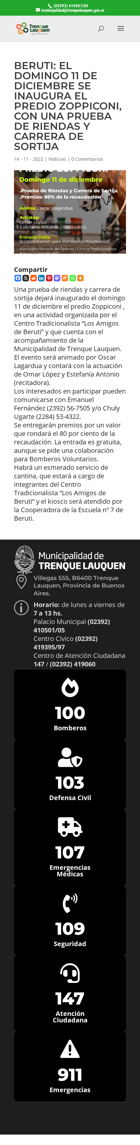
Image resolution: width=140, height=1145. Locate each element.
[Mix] (65, 278)
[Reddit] (33, 278)
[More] (80, 278)
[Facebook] (18, 278)
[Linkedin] (41, 278)
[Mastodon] (57, 278)
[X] (25, 278)
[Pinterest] (49, 278)
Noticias (57, 159)
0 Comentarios (87, 159)
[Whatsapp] (72, 278)
